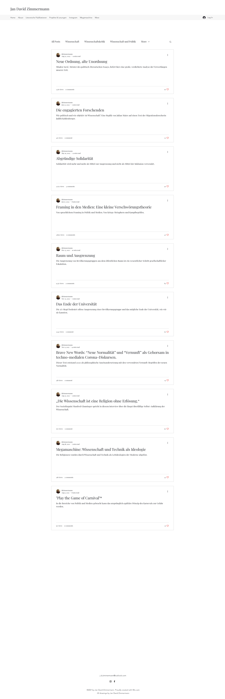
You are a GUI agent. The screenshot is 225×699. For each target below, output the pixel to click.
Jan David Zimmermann (29, 8)
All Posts (55, 41)
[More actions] (168, 55)
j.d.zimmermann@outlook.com (113, 675)
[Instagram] (110, 681)
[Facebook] (114, 681)
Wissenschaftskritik (94, 41)
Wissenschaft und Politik (123, 41)
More (144, 41)
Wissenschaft (72, 41)
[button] (170, 42)
